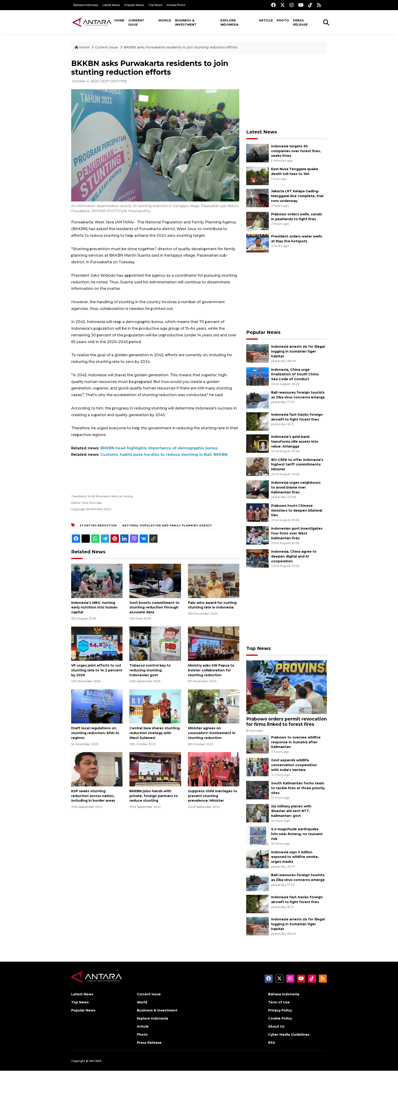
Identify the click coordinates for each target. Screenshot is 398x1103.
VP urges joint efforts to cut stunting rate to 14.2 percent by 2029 (96, 670)
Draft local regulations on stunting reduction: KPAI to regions (95, 733)
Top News (155, 5)
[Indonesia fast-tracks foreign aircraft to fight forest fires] (257, 421)
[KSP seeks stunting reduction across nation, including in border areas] (97, 769)
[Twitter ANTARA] (282, 5)
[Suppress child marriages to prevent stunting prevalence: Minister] (213, 769)
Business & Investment (185, 22)
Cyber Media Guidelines (289, 1034)
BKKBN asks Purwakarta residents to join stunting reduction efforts (180, 47)
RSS (271, 1043)
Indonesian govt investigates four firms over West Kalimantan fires (296, 533)
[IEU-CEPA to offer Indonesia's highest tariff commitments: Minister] (257, 466)
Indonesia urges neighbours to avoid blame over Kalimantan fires (296, 487)
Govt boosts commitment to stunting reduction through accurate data (154, 607)
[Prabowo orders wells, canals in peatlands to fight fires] (257, 221)
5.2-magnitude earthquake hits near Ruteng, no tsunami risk (296, 834)
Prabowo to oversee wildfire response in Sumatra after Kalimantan (296, 742)
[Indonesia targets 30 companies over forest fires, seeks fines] (257, 153)
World (164, 20)
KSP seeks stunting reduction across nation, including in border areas (93, 796)
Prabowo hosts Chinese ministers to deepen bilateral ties (296, 510)
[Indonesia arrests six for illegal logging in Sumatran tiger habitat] (257, 353)
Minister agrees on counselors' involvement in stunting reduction (211, 733)
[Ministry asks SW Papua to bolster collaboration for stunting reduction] (213, 643)
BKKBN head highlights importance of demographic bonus (159, 448)
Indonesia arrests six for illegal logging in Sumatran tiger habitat (298, 351)
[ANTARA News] (92, 22)
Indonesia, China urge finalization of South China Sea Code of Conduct (295, 374)
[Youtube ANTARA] (301, 5)
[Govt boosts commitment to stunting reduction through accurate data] (155, 580)
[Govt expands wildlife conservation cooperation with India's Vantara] (257, 767)
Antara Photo (176, 5)
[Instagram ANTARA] (292, 5)
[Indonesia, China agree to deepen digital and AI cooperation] (257, 558)
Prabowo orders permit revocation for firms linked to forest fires (286, 721)
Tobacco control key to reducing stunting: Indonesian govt (150, 670)
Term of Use (279, 1002)
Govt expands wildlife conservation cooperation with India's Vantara (294, 765)
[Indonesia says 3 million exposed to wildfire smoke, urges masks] (257, 859)
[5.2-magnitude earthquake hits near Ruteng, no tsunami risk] (257, 835)
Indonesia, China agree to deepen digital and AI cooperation (293, 556)
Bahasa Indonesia (85, 5)
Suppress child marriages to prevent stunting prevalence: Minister (212, 796)
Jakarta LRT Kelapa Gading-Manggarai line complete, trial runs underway (297, 196)
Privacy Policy (280, 1010)
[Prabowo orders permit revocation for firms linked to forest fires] (286, 687)
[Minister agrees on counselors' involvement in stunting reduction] (213, 706)
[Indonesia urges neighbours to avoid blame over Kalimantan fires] (257, 489)
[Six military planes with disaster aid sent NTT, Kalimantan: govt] (257, 813)
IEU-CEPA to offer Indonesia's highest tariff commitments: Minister (297, 464)
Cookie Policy (280, 1018)
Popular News (134, 5)
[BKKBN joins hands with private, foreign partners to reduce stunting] (155, 769)
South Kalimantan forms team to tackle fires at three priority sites (298, 788)
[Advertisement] (286, 91)
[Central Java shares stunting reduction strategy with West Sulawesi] (155, 706)
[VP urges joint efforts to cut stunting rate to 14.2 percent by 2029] (97, 643)
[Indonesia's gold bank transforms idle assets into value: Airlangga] (257, 443)
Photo (283, 20)
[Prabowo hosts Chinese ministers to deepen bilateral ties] (257, 512)
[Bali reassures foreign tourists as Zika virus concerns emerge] (257, 399)
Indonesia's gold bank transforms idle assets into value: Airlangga (294, 441)
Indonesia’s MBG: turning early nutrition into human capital (94, 607)
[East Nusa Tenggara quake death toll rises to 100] (257, 176)
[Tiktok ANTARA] (310, 5)
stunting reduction (98, 525)
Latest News (111, 5)
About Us (276, 1026)
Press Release (300, 22)
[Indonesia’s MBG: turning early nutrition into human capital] (97, 580)
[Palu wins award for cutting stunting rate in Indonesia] (213, 580)
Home (119, 20)
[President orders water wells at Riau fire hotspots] (257, 243)
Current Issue (136, 22)
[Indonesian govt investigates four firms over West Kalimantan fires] (257, 535)
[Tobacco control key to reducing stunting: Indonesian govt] (155, 643)
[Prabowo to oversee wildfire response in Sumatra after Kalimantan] (257, 744)
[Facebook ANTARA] (273, 5)
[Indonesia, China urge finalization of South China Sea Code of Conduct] (257, 376)
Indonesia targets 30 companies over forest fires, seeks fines (296, 151)
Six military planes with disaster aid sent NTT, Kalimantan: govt (291, 811)
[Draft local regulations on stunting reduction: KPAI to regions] (97, 706)
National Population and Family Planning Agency (167, 525)
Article (266, 20)
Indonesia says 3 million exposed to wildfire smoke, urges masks (295, 857)
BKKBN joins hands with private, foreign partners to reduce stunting (153, 796)
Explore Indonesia (229, 22)
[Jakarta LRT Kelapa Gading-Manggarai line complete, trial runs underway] (257, 198)
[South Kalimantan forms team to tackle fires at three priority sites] (257, 790)
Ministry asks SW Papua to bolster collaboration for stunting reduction (211, 670)
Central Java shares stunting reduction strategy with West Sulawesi (154, 733)
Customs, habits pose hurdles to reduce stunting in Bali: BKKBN (163, 454)
